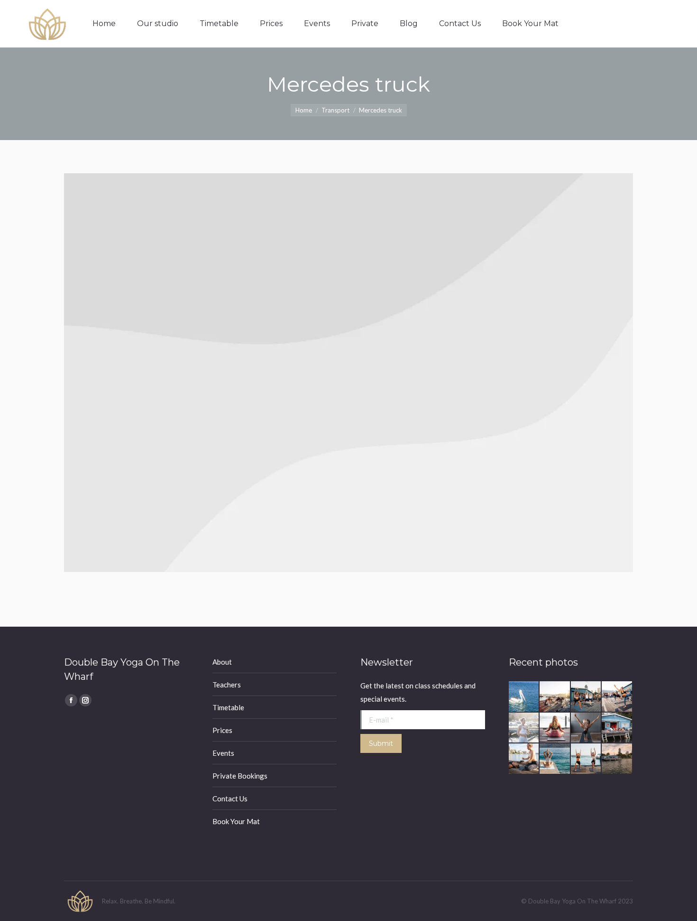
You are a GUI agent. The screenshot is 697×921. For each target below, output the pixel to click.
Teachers (226, 684)
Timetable (228, 707)
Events (223, 753)
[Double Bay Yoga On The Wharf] (524, 697)
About (222, 662)
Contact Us (230, 798)
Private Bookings (239, 775)
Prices (222, 730)
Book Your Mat (236, 821)
